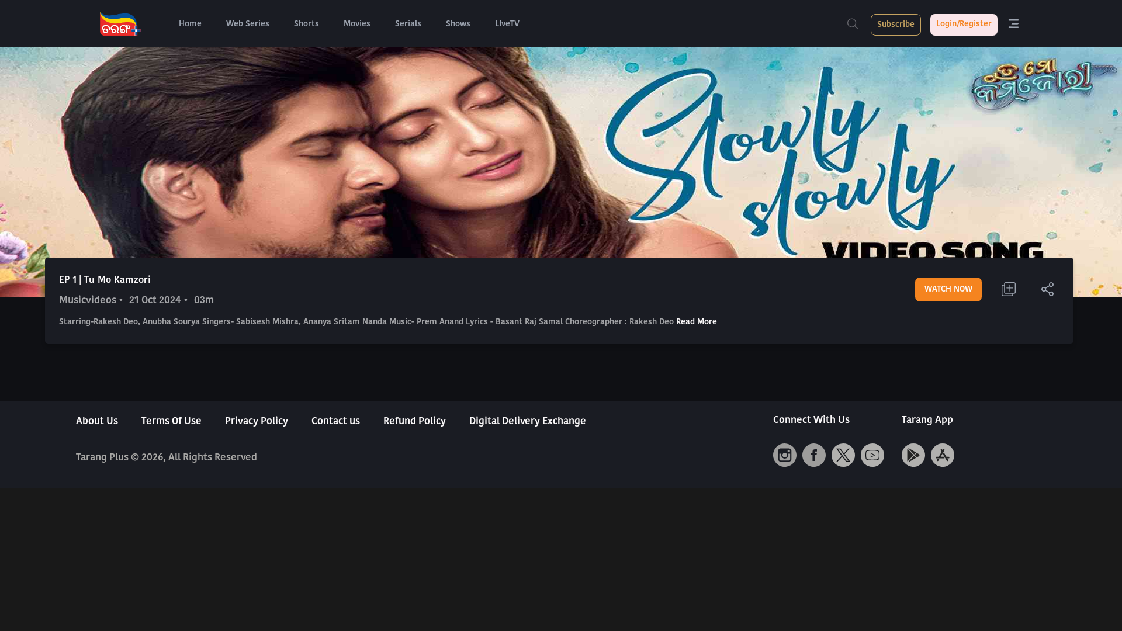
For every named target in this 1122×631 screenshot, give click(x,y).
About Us (97, 422)
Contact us (335, 422)
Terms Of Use (171, 422)
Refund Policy (414, 422)
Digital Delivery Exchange (527, 422)
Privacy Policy (256, 422)
